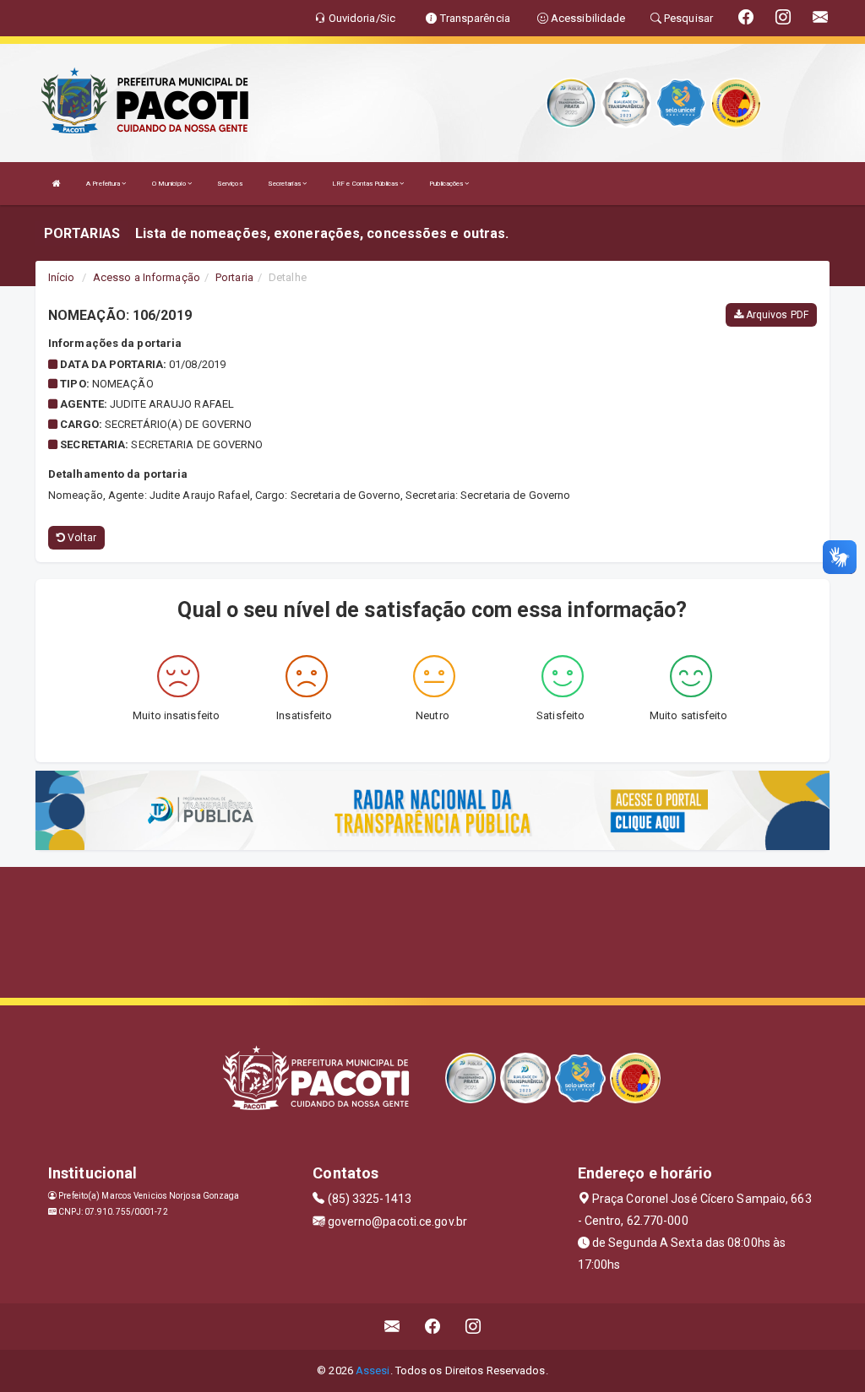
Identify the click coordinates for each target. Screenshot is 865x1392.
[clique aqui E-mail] (392, 1326)
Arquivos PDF (775, 315)
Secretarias (285, 183)
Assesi (373, 1370)
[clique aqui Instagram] (473, 1326)
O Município (170, 183)
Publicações (447, 183)
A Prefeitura (104, 183)
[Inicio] (56, 183)
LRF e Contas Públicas (366, 183)
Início (61, 277)
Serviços (229, 183)
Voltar (80, 538)
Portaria (234, 277)
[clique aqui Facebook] (433, 1326)
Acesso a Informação (146, 277)
